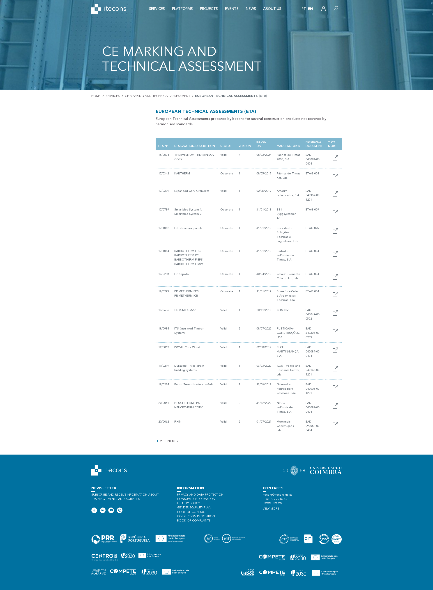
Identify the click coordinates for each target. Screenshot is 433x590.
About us (272, 9)
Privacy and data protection (200, 494)
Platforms (182, 9)
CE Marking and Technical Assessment (157, 96)
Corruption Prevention (196, 516)
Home (96, 96)
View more (271, 508)
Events (232, 9)
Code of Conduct (192, 512)
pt (304, 9)
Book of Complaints (194, 520)
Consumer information (196, 499)
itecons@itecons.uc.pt (277, 494)
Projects (209, 9)
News (251, 9)
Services (157, 9)
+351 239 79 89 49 (275, 499)
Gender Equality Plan (194, 507)
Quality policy (188, 503)
